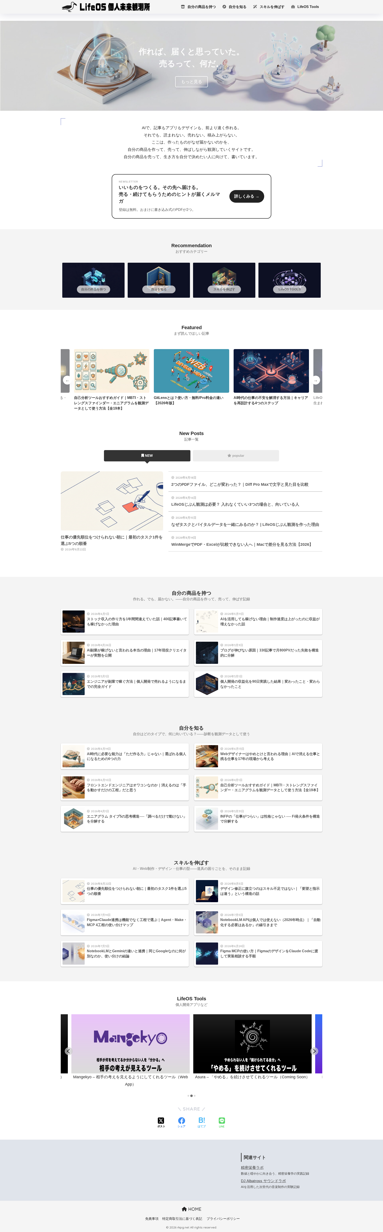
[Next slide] (314, 1051)
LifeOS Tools (308, 7)
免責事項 (151, 1218)
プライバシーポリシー (223, 1218)
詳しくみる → (246, 196)
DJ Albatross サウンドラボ (263, 1181)
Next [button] (315, 380)
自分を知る (237, 7)
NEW (149, 455)
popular (238, 455)
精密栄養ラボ (252, 1168)
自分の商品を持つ (201, 7)
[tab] (188, 1096)
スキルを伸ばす (272, 7)
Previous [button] (67, 380)
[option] (112, 380)
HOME (194, 1209)
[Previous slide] (69, 1051)
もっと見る (191, 81)
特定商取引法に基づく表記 (182, 1218)
